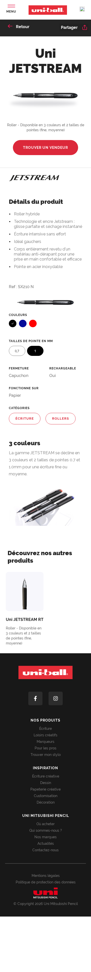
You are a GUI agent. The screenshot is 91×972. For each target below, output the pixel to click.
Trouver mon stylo (46, 755)
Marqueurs (45, 742)
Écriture (45, 729)
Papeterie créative (45, 789)
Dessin (45, 783)
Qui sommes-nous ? (45, 830)
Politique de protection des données (46, 882)
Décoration (46, 802)
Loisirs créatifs (45, 735)
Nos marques (45, 837)
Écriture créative (45, 776)
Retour (22, 26)
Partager (69, 27)
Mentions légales (46, 876)
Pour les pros (45, 748)
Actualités (45, 843)
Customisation (45, 796)
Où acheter (45, 824)
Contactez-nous (45, 850)
